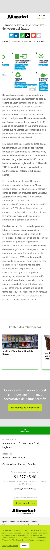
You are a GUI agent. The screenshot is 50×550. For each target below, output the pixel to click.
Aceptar (25, 546)
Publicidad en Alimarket (12, 525)
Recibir (42, 16)
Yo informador (23, 521)
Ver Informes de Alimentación (25, 407)
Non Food (34, 443)
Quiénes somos (8, 521)
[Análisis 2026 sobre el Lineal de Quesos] (20, 352)
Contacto (35, 521)
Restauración (19, 457)
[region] (25, 537)
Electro (21, 464)
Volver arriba (25, 432)
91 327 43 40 (25, 476)
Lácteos (5, 41)
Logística (7, 447)
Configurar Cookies (10, 546)
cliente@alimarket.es (25, 488)
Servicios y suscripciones (34, 525)
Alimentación (9, 443)
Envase (22, 443)
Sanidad (32, 464)
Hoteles (6, 457)
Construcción (9, 464)
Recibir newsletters (25, 503)
